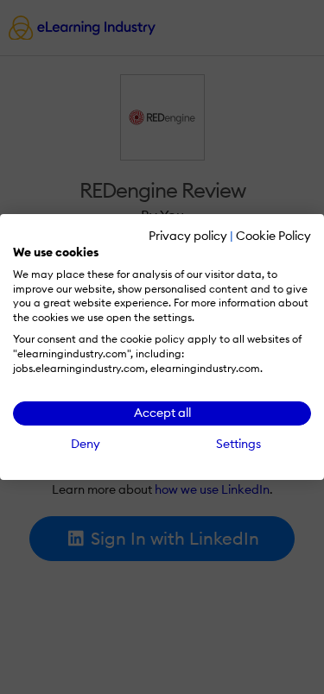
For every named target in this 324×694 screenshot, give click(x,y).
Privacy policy (188, 235)
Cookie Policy (273, 235)
